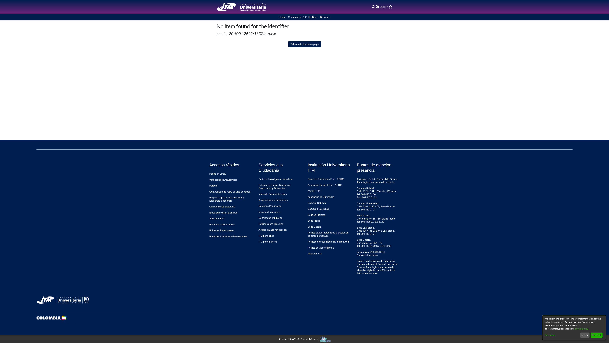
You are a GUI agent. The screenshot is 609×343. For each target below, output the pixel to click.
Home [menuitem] (282, 16)
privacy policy (581, 328)
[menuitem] (377, 7)
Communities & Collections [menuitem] (303, 16)
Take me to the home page (304, 44)
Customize (550, 335)
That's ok (596, 335)
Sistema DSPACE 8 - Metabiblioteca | (299, 338)
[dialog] (574, 327)
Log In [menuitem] (383, 6)
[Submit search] (373, 7)
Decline (585, 335)
